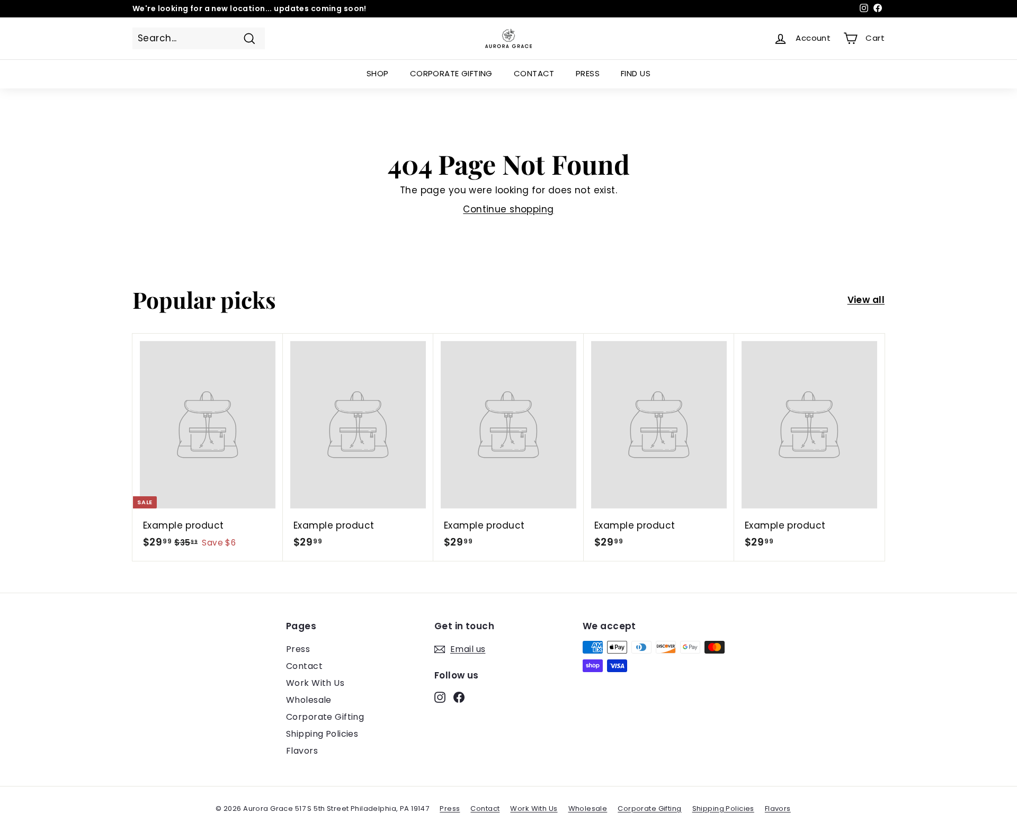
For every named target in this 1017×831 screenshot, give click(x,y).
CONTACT (534, 73)
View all (866, 299)
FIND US (635, 73)
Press (298, 649)
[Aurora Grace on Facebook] (459, 697)
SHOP (378, 73)
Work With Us (315, 683)
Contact (304, 666)
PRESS (588, 73)
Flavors (302, 751)
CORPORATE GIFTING (451, 73)
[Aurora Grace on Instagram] (439, 697)
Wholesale (309, 700)
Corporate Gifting (325, 717)
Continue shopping (508, 209)
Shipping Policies (322, 734)
